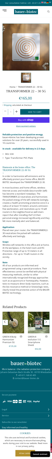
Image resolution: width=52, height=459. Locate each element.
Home (12, 87)
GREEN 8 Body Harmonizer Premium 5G (9, 339)
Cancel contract (40, 454)
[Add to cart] (22, 336)
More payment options (26, 126)
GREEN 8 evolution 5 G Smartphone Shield (34, 340)
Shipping (7, 105)
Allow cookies (25, 453)
